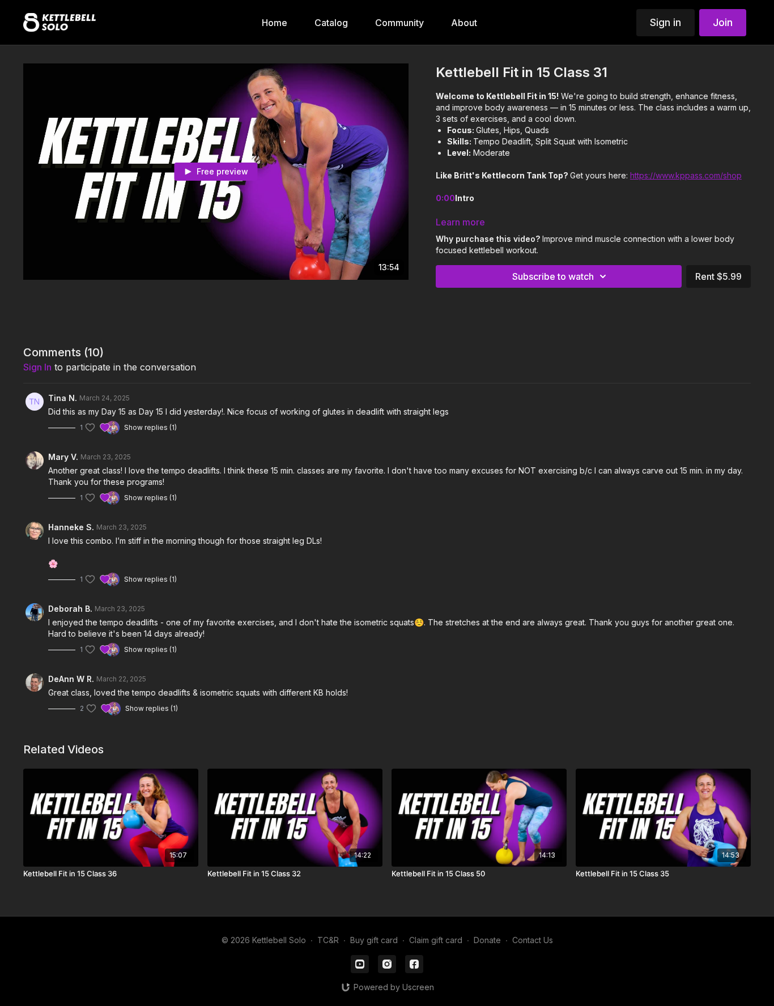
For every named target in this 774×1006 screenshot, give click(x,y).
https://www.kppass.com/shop (686, 175)
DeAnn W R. (71, 679)
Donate (487, 940)
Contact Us (532, 940)
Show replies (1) (150, 427)
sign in (37, 367)
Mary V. (63, 457)
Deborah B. (70, 608)
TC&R (328, 940)
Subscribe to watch (553, 276)
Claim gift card (435, 940)
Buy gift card (374, 940)
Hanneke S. (71, 527)
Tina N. (62, 398)
